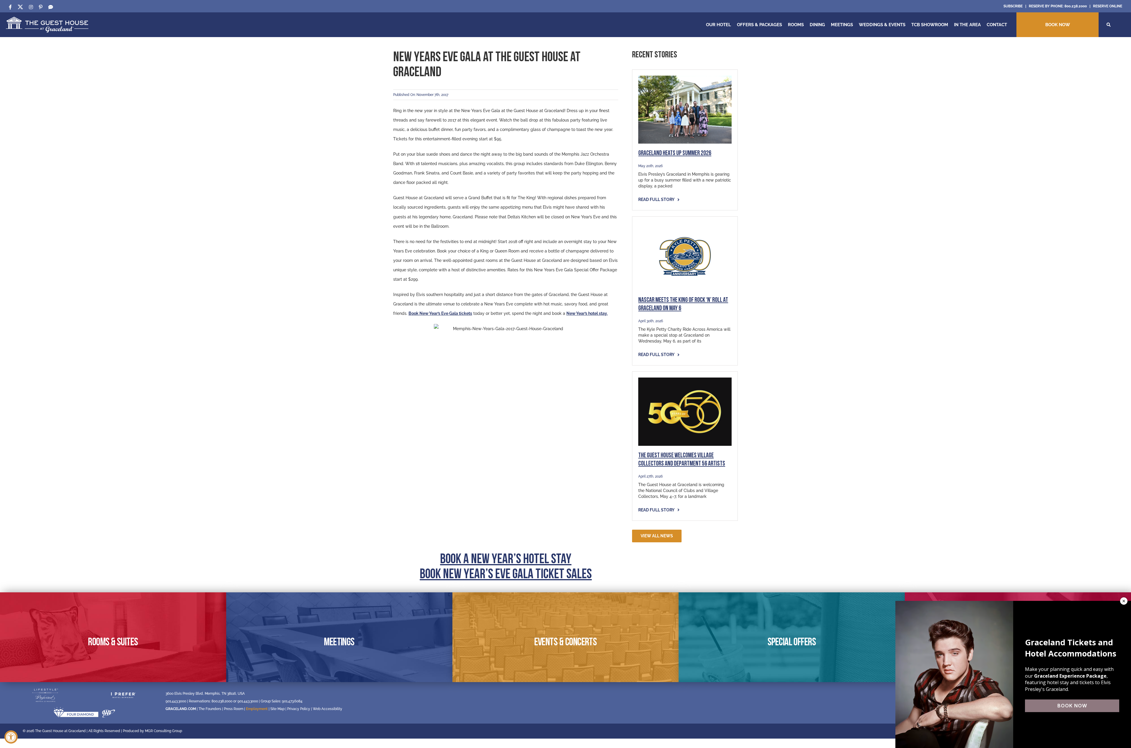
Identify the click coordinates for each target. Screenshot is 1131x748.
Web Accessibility (327, 709)
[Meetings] (339, 637)
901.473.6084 (292, 701)
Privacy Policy (298, 709)
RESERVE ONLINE (1107, 6)
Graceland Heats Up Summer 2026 (674, 153)
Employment (257, 709)
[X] (20, 7)
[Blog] (50, 7)
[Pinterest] (40, 7)
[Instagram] (31, 7)
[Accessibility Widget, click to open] (11, 737)
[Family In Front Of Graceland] (685, 77)
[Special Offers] (792, 637)
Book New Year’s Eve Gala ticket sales (506, 575)
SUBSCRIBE (1013, 6)
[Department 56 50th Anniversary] (685, 379)
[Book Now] (1057, 24)
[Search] (1109, 25)
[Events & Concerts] (565, 637)
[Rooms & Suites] (113, 637)
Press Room (233, 709)
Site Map (277, 709)
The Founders (210, 709)
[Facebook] (10, 7)
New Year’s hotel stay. (587, 313)
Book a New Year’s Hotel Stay (505, 560)
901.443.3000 (176, 701)
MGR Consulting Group (163, 731)
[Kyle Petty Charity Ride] (685, 224)
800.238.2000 (1075, 6)
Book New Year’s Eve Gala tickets (440, 313)
